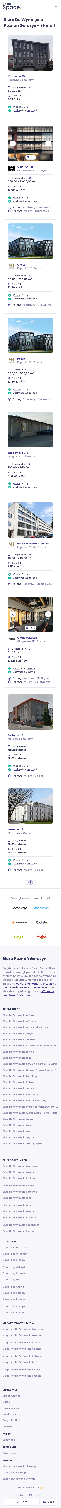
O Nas (6, 1402)
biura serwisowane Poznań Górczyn (26, 987)
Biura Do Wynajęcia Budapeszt (21, 1225)
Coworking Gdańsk (14, 1267)
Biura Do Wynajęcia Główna (19, 1015)
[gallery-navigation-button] (13, 143)
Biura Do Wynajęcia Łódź (17, 1198)
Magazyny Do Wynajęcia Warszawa (24, 1329)
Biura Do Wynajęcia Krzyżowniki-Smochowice (29, 1045)
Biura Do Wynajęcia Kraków (19, 1178)
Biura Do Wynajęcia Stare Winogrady (24, 1100)
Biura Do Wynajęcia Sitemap (19, 1466)
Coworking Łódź (12, 1279)
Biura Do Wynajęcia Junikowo (20, 1039)
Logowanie (9, 1439)
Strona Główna (11, 1395)
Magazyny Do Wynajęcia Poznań (22, 1375)
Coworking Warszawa (16, 1247)
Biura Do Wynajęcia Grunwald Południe (25, 1027)
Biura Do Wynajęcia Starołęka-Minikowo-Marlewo (30, 1106)
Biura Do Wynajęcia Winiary (19, 1125)
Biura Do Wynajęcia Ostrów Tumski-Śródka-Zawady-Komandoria (30, 1070)
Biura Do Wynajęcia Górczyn (19, 1021)
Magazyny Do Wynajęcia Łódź (20, 1362)
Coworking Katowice (15, 1273)
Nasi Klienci (9, 1414)
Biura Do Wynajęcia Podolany (20, 1076)
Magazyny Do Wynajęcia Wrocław (23, 1335)
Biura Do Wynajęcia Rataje (18, 1082)
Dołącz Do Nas (11, 1420)
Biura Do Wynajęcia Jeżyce (18, 1033)
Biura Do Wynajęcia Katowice (20, 1191)
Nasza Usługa (11, 1408)
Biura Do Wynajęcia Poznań (19, 1211)
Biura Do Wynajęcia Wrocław (20, 1172)
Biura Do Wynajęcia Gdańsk (19, 1185)
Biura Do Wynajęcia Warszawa (21, 1166)
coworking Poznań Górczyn (34, 984)
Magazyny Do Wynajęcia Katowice (23, 1356)
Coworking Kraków (14, 1259)
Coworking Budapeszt (16, 1306)
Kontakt (7, 1426)
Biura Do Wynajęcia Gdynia (18, 1205)
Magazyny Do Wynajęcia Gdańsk (22, 1348)
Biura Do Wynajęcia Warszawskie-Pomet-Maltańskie (30, 1112)
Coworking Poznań (14, 1293)
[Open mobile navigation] (55, 6)
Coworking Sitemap (14, 1472)
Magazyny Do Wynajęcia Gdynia (22, 1369)
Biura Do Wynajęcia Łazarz (18, 1057)
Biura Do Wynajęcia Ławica (18, 1051)
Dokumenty (9, 1453)
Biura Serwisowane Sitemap (19, 1478)
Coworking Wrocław (15, 1253)
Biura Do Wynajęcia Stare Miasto (22, 1094)
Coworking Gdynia (14, 1286)
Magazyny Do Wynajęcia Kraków (22, 1342)
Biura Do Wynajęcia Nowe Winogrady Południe (30, 1064)
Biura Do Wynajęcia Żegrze (18, 1137)
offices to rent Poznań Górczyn (28, 993)
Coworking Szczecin (14, 1299)
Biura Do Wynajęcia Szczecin (19, 1217)
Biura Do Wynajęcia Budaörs (19, 1231)
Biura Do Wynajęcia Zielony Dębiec (23, 1143)
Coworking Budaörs (14, 1312)
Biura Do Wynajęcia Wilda (18, 1119)
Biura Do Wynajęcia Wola (17, 1131)
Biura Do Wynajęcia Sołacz (18, 1088)
